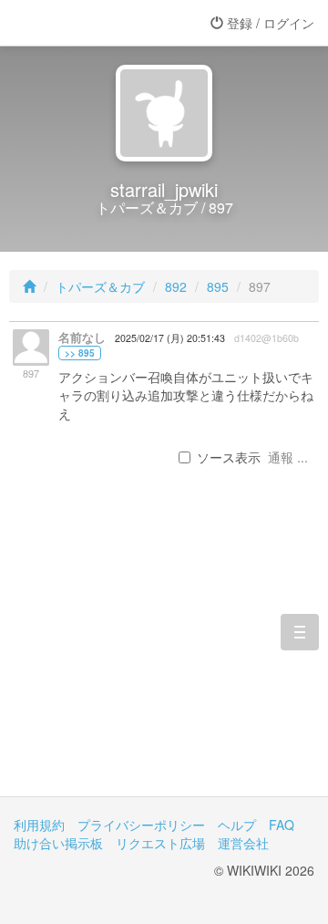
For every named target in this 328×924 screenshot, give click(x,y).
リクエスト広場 (160, 843)
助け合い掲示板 (58, 843)
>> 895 (80, 353)
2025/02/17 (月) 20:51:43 (170, 338)
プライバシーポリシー (141, 824)
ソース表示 (229, 457)
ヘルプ (237, 824)
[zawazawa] (86, 23)
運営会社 (243, 843)
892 (176, 286)
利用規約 (39, 824)
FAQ (281, 824)
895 (218, 286)
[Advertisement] (164, 660)
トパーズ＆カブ (100, 286)
